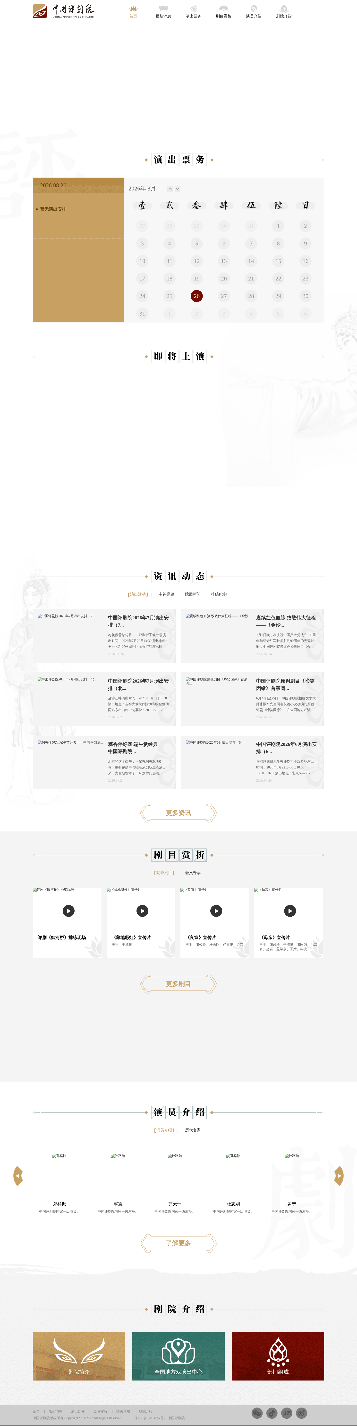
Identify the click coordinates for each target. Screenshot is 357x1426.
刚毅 (292, 1203)
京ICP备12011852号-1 (151, 1418)
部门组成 (278, 1372)
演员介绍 (254, 16)
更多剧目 (178, 983)
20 (224, 278)
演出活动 (138, 594)
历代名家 (193, 1130)
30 (305, 296)
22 (278, 278)
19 (197, 278)
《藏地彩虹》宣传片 (131, 937)
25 (169, 296)
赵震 (59, 1203)
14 (251, 261)
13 (224, 261)
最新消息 (163, 16)
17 (142, 278)
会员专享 (193, 873)
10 (142, 261)
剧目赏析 (223, 16)
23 (305, 278)
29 (278, 296)
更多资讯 (178, 812)
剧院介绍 (284, 16)
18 (169, 278)
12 (197, 261)
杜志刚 (174, 1203)
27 (224, 296)
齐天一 (116, 1203)
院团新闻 (193, 594)
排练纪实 (219, 594)
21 (251, 278)
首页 (133, 16)
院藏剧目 (164, 873)
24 (142, 296)
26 (197, 296)
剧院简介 (79, 1372)
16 (305, 261)
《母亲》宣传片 (274, 937)
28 (251, 296)
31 (142, 313)
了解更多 (178, 1243)
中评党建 (166, 594)
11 (169, 261)
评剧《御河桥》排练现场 (62, 937)
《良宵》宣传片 (201, 937)
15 (278, 261)
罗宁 (233, 1203)
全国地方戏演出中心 (178, 1372)
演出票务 (193, 16)
